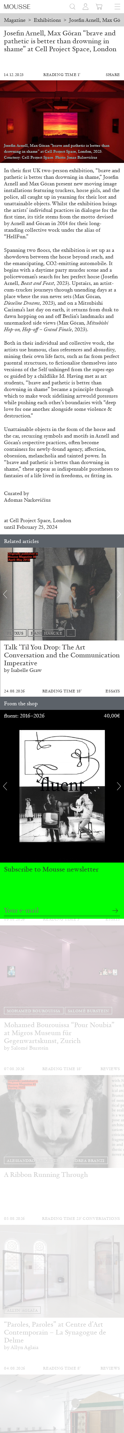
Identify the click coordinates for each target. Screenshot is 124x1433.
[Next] (119, 594)
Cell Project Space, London (40, 520)
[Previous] (5, 594)
